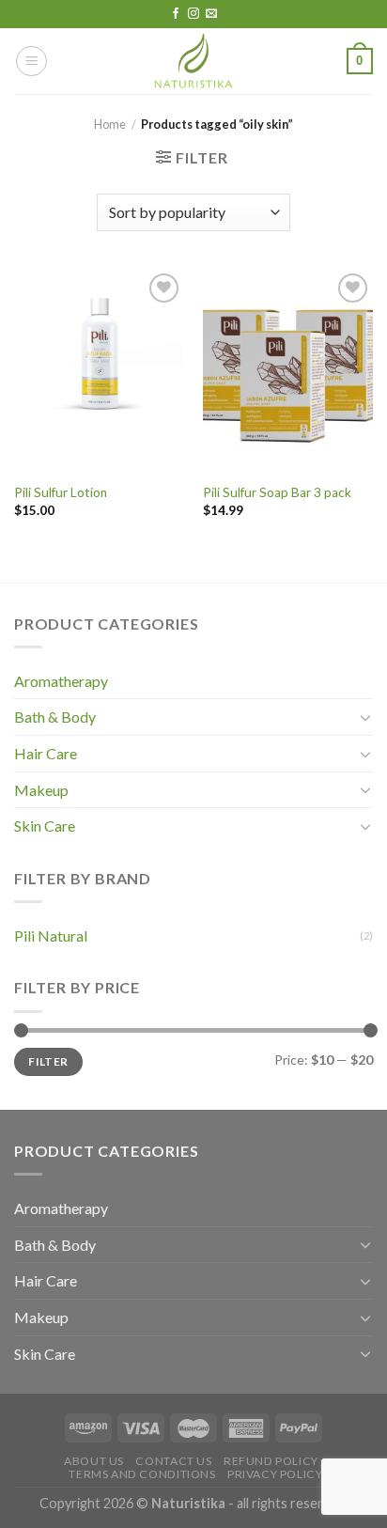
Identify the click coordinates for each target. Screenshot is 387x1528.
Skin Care (44, 825)
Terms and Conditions (142, 1474)
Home (110, 124)
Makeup (41, 790)
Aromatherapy (61, 681)
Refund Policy (271, 1461)
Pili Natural (50, 935)
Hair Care (45, 753)
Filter (48, 1061)
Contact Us (173, 1461)
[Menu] (31, 61)
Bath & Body (55, 716)
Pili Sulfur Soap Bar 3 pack (277, 492)
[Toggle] (365, 717)
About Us (94, 1461)
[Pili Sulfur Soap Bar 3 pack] (288, 371)
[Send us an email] (211, 14)
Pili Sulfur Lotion (60, 492)
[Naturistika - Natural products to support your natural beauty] (193, 61)
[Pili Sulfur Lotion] (99, 371)
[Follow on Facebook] (175, 14)
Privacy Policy (275, 1474)
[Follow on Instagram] (193, 14)
